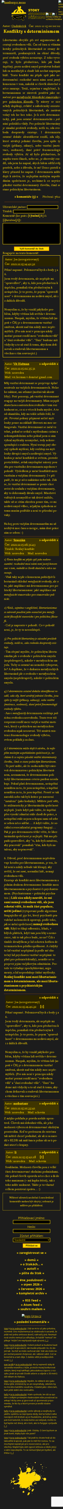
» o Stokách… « (31, 1264)
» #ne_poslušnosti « (31, 1280)
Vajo (6, 1328)
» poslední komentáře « (31, 1322)
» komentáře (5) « (26, 197)
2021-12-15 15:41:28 (24, 1157)
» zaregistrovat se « (31, 1253)
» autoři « (31, 1269)
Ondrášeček (18, 26)
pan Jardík (9, 1364)
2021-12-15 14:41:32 (23, 264)
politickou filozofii (21, 101)
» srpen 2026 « (31, 1284)
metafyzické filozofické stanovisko (38, 97)
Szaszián (19, 540)
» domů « (31, 1260)
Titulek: (8, 211)
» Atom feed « (31, 1305)
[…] (46, 1340)
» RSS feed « (31, 1300)
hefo (6, 1394)
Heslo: (31, 1227)
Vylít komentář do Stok (32, 248)
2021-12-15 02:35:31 (23, 368)
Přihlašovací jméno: (31, 1218)
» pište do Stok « (31, 1273)
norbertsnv (20, 1103)
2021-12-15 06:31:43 (23, 544)
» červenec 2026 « (31, 1289)
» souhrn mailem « (31, 1309)
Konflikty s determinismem (31, 31)
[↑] (42, 1006)
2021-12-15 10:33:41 (23, 1108)
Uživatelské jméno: (14, 207)
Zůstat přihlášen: (32, 1236)
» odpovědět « (48, 364)
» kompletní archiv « (31, 1293)
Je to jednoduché (18, 1328)
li (15, 1152)
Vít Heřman (21, 364)
